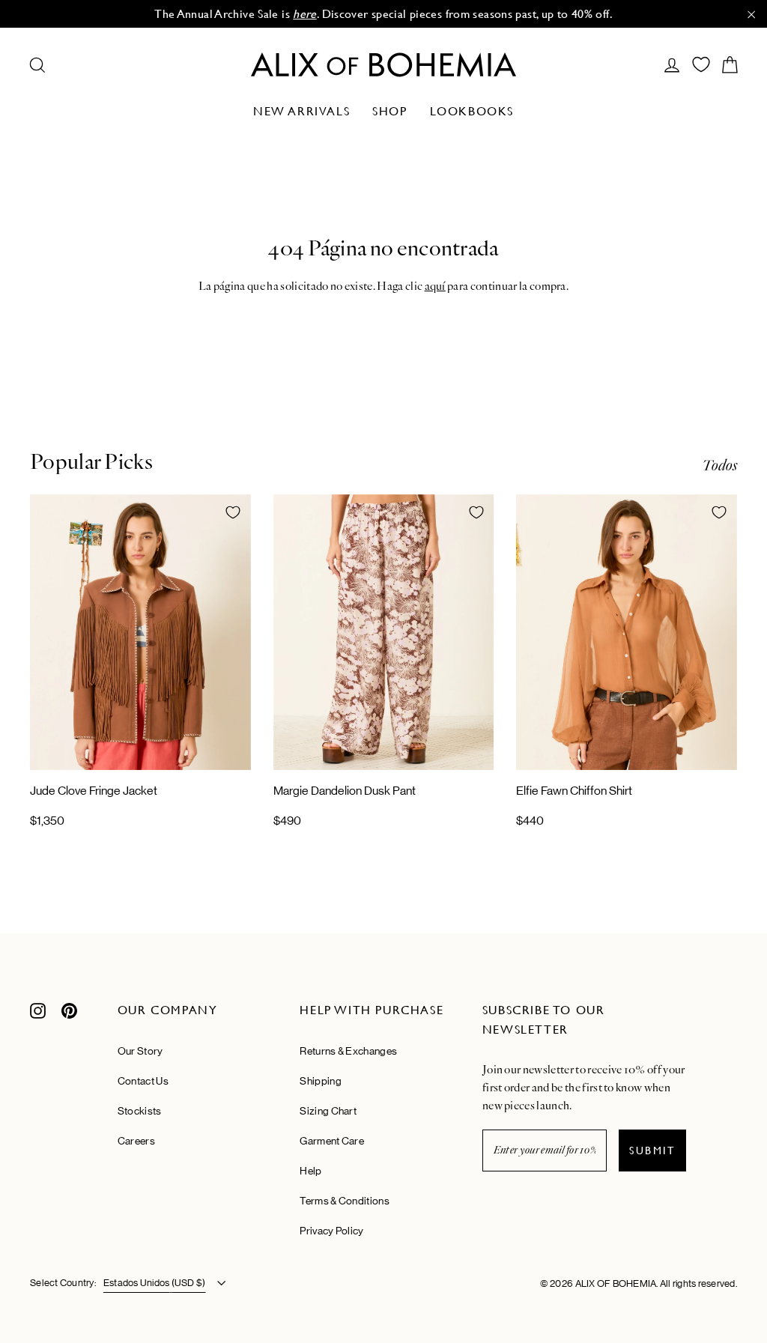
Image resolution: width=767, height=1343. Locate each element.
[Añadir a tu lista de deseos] (233, 512)
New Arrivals (301, 111)
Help (310, 1171)
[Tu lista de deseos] (701, 64)
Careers (136, 1141)
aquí (435, 286)
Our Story (140, 1051)
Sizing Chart (328, 1111)
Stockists (140, 1111)
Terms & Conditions (344, 1201)
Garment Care (332, 1141)
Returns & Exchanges (348, 1051)
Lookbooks (472, 111)
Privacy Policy (331, 1231)
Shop (389, 111)
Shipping (320, 1081)
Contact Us (143, 1081)
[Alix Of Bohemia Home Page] (383, 64)
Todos (719, 465)
